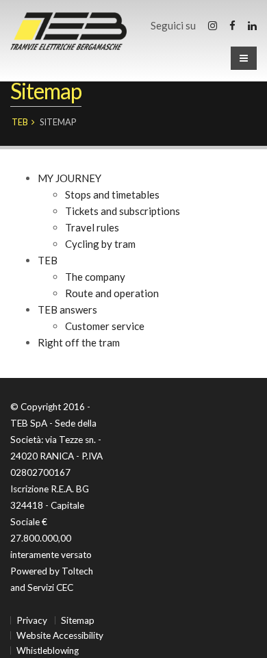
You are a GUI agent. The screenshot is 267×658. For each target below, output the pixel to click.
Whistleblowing (47, 650)
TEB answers (67, 309)
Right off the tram (79, 342)
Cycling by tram (100, 244)
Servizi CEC (50, 587)
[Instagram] (212, 25)
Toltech (77, 571)
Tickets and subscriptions (122, 211)
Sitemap (77, 620)
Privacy (31, 620)
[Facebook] (232, 25)
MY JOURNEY (69, 178)
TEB (20, 121)
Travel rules (92, 227)
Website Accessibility (59, 635)
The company (95, 276)
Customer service (104, 326)
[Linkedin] (252, 25)
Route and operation (112, 293)
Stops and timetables (112, 194)
